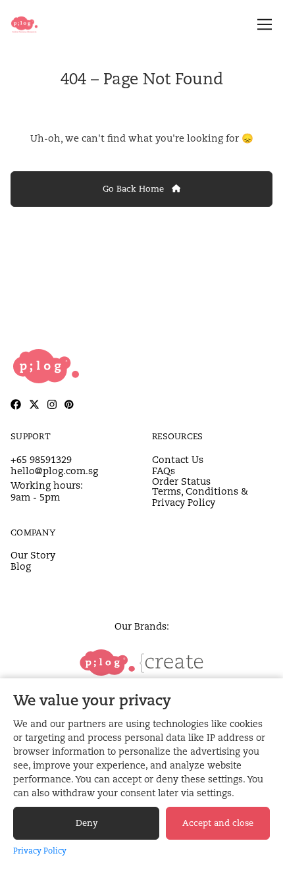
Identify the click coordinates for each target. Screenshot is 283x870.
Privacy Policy (39, 851)
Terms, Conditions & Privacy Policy (200, 496)
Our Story (33, 554)
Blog (21, 566)
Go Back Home (135, 188)
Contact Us (177, 459)
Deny (86, 823)
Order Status (181, 481)
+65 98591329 (41, 459)
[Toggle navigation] (262, 24)
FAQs (163, 470)
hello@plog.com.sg (54, 470)
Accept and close (217, 823)
